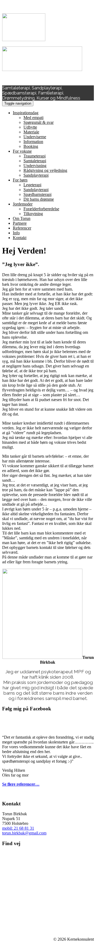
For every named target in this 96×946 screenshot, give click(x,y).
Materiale (31, 132)
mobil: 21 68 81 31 (18, 828)
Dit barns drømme (38, 199)
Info (16, 233)
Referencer (22, 228)
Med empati (33, 117)
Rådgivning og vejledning (45, 170)
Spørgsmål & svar (38, 122)
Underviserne (34, 136)
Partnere (20, 223)
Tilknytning (33, 213)
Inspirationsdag (25, 112)
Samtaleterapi (34, 161)
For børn (20, 180)
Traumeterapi (34, 156)
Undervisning (34, 165)
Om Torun (21, 218)
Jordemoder (23, 204)
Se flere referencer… (20, 784)
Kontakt (19, 237)
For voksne (22, 151)
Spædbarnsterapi (37, 194)
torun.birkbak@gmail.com (24, 833)
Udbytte (30, 127)
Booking (30, 146)
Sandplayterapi (36, 175)
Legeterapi (32, 185)
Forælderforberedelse (41, 209)
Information (33, 141)
